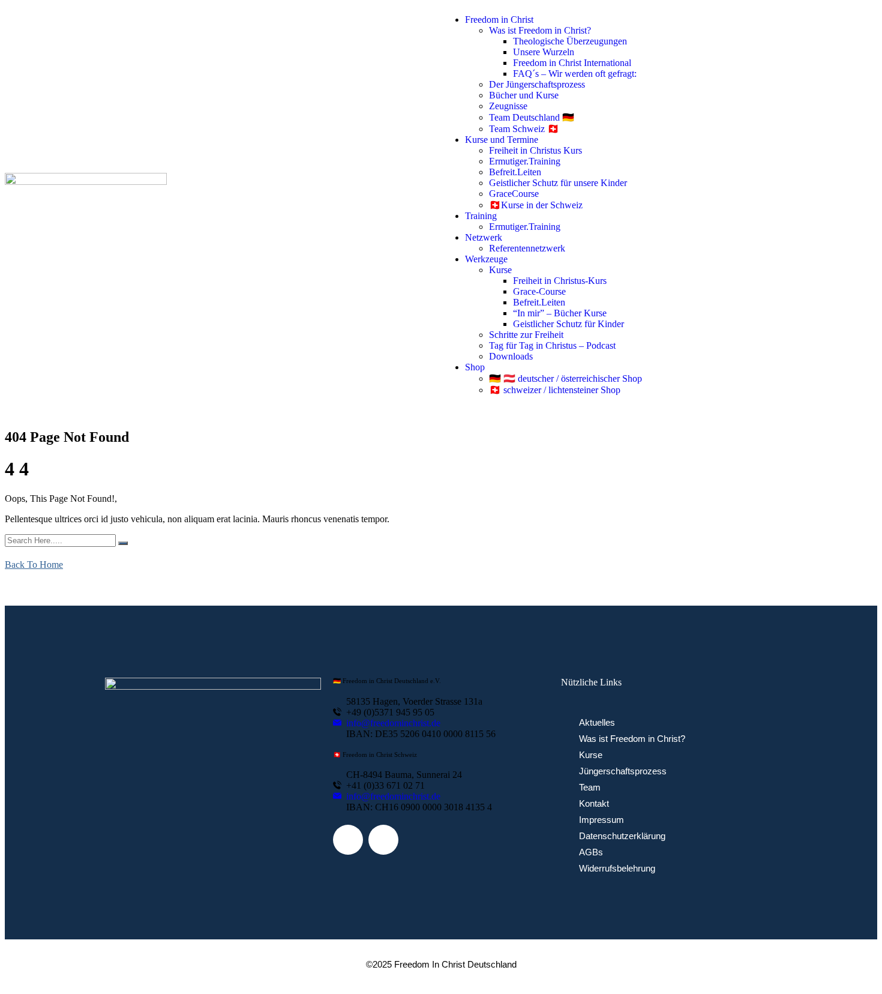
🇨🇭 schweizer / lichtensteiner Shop (554, 390)
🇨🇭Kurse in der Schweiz (536, 205)
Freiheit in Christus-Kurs (560, 281)
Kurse (500, 270)
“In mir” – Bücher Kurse (560, 313)
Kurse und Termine (501, 139)
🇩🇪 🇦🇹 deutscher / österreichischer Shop (565, 378)
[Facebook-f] (348, 840)
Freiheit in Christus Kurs (535, 150)
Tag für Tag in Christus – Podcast (552, 345)
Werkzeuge (486, 259)
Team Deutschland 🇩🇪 (531, 117)
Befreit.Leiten (515, 172)
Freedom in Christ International (572, 63)
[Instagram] (383, 840)
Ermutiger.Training (524, 161)
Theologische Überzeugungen (570, 41)
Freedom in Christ (499, 19)
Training (481, 216)
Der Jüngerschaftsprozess (537, 84)
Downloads (511, 356)
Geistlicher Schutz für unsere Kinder (558, 183)
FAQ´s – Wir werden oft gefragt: (575, 73)
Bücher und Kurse (524, 95)
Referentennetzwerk (527, 248)
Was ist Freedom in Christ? (540, 30)
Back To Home (34, 564)
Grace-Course (539, 291)
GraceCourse (514, 193)
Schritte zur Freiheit (526, 335)
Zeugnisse (508, 106)
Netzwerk (483, 237)
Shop (475, 367)
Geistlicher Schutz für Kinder (568, 324)
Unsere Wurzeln (543, 52)
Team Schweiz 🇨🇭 (524, 129)
